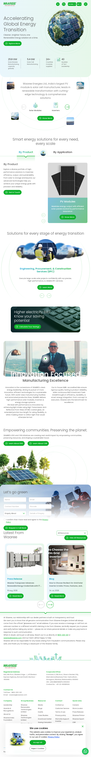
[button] (13, 43)
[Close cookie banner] (82, 725)
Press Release (78, 712)
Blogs (40, 708)
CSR (74, 722)
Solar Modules (35, 110)
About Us (7, 714)
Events (40, 712)
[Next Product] (43, 221)
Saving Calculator (45, 722)
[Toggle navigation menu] (85, 4)
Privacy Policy (53, 737)
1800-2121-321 (62, 635)
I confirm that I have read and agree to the (27, 520)
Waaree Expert (78, 719)
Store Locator (78, 708)
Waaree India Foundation (9, 719)
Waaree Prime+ (79, 715)
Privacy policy (60, 715)
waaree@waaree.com (13, 638)
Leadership (8, 705)
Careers (76, 705)
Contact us (59, 705)
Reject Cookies (37, 748)
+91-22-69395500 (63, 684)
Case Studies (43, 715)
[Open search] (64, 4)
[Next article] (50, 604)
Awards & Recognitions (9, 709)
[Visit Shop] (58, 4)
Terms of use (60, 712)
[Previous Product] (43, 215)
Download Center (45, 719)
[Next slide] (67, 107)
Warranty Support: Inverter (62, 720)
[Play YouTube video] (45, 358)
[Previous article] (41, 604)
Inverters (56, 110)
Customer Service (62, 708)
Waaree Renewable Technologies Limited (26, 708)
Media (40, 705)
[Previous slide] (23, 107)
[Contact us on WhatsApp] (85, 751)
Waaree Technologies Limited (26, 717)
